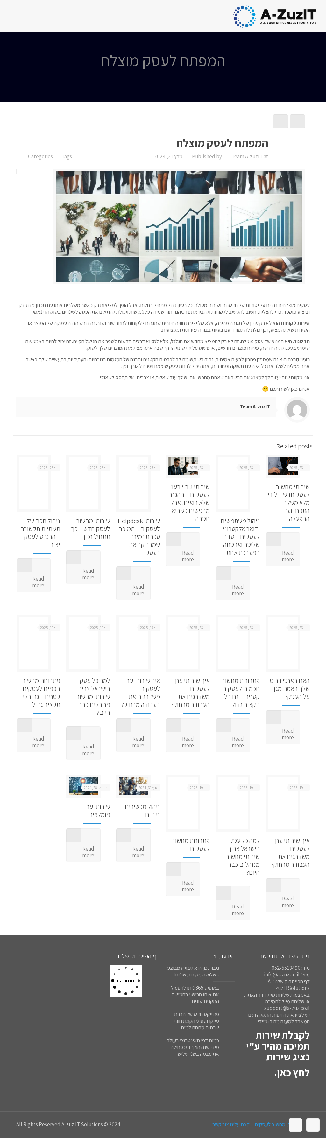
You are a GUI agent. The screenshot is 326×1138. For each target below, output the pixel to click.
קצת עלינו (240, 1124)
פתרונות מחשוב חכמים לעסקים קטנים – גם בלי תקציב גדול (241, 692)
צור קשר (220, 1124)
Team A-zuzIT (247, 156)
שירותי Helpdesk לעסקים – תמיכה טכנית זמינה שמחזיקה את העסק (139, 536)
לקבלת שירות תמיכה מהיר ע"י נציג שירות (278, 1045)
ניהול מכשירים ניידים (142, 810)
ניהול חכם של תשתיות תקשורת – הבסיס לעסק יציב (40, 532)
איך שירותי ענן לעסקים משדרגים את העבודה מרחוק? (190, 692)
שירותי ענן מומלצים (97, 810)
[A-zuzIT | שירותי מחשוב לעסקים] (274, 16)
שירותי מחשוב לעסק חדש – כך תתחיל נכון (90, 528)
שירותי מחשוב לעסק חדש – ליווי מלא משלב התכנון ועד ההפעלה (289, 502)
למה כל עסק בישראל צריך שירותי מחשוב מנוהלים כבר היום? (93, 696)
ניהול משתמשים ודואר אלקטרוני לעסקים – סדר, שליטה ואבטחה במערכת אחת (240, 536)
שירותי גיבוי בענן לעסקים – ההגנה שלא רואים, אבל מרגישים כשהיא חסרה (189, 502)
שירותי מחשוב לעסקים (277, 1124)
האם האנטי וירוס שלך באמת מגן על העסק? (290, 688)
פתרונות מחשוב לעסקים (191, 844)
